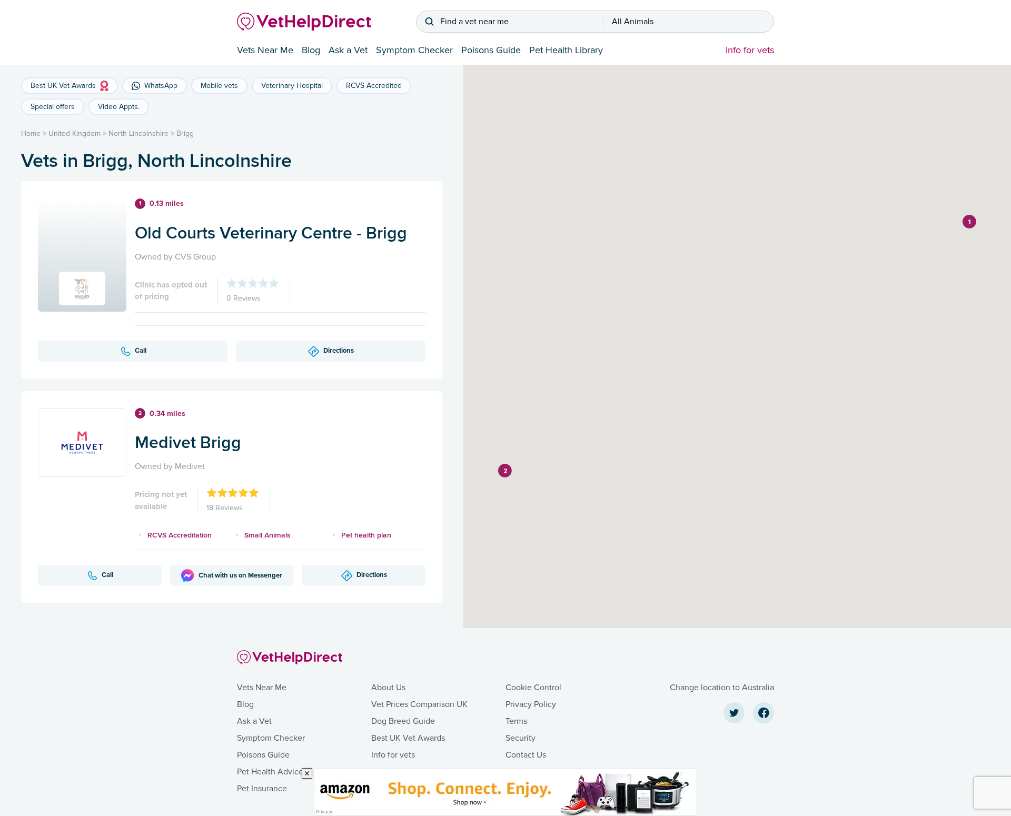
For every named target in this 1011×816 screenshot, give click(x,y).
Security (521, 738)
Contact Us (526, 755)
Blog (311, 50)
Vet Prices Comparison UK (419, 704)
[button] (969, 221)
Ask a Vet (348, 50)
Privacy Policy (531, 704)
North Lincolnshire (138, 133)
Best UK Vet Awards (408, 738)
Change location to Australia (722, 687)
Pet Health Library (566, 50)
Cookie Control (533, 687)
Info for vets (750, 50)
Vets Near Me (265, 50)
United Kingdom (74, 133)
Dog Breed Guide (403, 721)
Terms (516, 721)
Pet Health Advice (270, 772)
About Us (388, 687)
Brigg (185, 133)
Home (31, 133)
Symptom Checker (414, 50)
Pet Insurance (262, 788)
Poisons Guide (491, 50)
